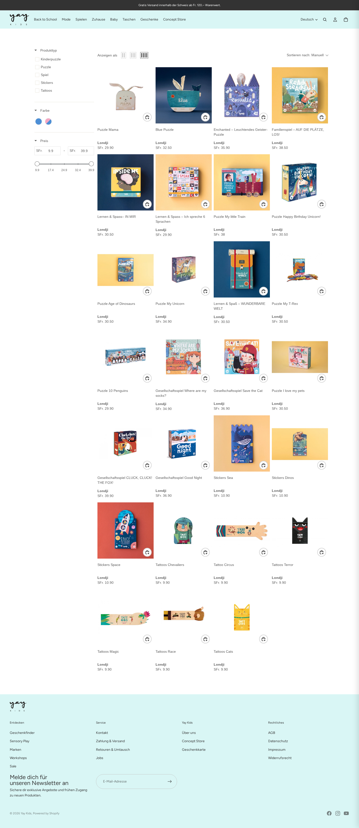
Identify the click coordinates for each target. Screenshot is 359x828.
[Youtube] (346, 813)
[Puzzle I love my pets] (300, 356)
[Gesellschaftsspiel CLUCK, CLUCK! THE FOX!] (125, 443)
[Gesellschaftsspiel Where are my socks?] (184, 356)
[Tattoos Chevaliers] (184, 530)
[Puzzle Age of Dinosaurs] (125, 269)
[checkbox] (63, 59)
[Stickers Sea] (242, 443)
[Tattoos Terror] (300, 530)
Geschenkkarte (194, 749)
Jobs (99, 758)
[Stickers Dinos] (300, 443)
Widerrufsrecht (280, 758)
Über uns (189, 733)
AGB (271, 733)
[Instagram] (338, 813)
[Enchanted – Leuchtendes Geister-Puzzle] (242, 95)
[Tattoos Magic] (125, 617)
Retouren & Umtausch (113, 749)
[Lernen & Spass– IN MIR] (125, 182)
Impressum (276, 749)
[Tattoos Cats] (242, 617)
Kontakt (102, 733)
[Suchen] (324, 19)
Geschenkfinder (22, 733)
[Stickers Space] (125, 530)
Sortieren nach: (305, 55)
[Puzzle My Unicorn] (184, 269)
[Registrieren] (170, 781)
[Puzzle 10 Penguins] (125, 356)
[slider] (37, 163)
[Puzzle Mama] (125, 95)
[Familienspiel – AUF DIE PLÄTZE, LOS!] (300, 95)
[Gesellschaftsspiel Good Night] (184, 443)
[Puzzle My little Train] (242, 182)
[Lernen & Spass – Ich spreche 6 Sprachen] (184, 182)
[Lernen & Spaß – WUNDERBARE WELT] (242, 269)
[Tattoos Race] (184, 617)
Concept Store (193, 741)
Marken (15, 749)
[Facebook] (329, 813)
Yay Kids (26, 813)
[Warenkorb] (345, 19)
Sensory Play (19, 741)
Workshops (18, 758)
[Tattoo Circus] (242, 530)
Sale (13, 766)
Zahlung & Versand (110, 741)
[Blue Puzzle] (184, 95)
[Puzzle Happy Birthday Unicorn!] (300, 182)
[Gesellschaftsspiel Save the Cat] (242, 356)
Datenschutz (278, 741)
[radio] (123, 55)
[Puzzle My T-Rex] (300, 269)
